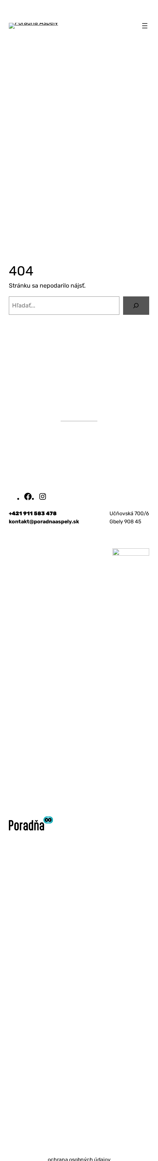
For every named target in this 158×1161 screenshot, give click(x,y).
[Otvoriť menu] (144, 25)
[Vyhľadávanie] (136, 305)
